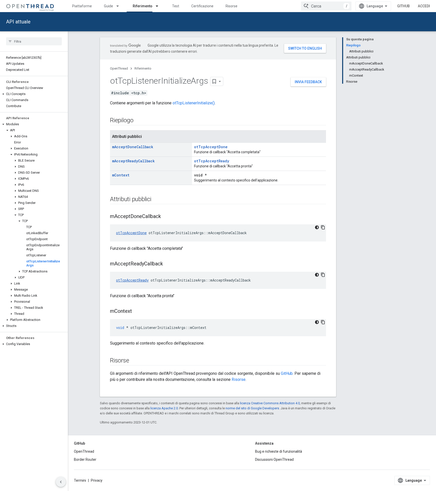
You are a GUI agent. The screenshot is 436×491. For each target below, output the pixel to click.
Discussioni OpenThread (274, 459)
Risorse (231, 6)
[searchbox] (34, 41)
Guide (108, 6)
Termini (80, 480)
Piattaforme (82, 6)
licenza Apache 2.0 (164, 408)
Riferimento (142, 6)
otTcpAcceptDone (211, 146)
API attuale (18, 22)
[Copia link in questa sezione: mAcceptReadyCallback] (168, 264)
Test (175, 6)
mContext (120, 175)
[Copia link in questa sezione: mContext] (137, 312)
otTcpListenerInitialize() (194, 103)
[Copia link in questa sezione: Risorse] (134, 361)
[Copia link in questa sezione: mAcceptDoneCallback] (166, 217)
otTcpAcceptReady (211, 161)
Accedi (424, 6)
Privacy (96, 480)
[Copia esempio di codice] (323, 227)
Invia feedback (308, 82)
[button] (34, 94)
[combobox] (326, 6)
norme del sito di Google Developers (252, 408)
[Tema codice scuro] (317, 227)
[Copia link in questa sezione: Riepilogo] (138, 121)
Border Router (85, 459)
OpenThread (119, 68)
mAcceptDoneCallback (132, 146)
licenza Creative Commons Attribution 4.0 (270, 403)
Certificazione (202, 6)
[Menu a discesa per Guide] (120, 6)
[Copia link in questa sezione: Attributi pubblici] (156, 200)
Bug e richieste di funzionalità (278, 451)
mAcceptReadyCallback (133, 161)
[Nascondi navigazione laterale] (61, 482)
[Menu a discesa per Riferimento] (159, 6)
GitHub (403, 6)
